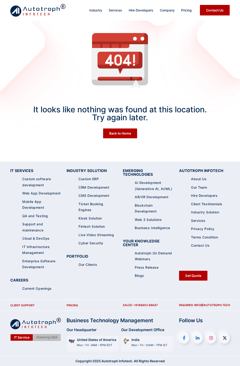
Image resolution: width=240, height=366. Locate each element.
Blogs (139, 276)
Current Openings (37, 288)
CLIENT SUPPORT (22, 305)
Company (167, 10)
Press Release (146, 267)
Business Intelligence (152, 228)
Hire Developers (141, 10)
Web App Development (41, 193)
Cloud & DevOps (36, 238)
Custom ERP (89, 179)
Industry (95, 10)
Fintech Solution (92, 226)
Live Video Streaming (96, 235)
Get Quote (193, 276)
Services (115, 10)
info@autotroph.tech (212, 305)
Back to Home (120, 133)
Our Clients (88, 265)
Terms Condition (204, 237)
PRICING (72, 305)
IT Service (22, 337)
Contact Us (215, 10)
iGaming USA (46, 337)
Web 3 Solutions (148, 220)
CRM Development (94, 187)
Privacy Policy (202, 229)
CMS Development (94, 196)
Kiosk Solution (90, 218)
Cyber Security (91, 243)
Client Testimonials (206, 204)
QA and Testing (35, 216)
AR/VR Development (152, 197)
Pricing (186, 10)
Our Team (199, 187)
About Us (198, 179)
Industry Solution (205, 212)
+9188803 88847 (145, 305)
